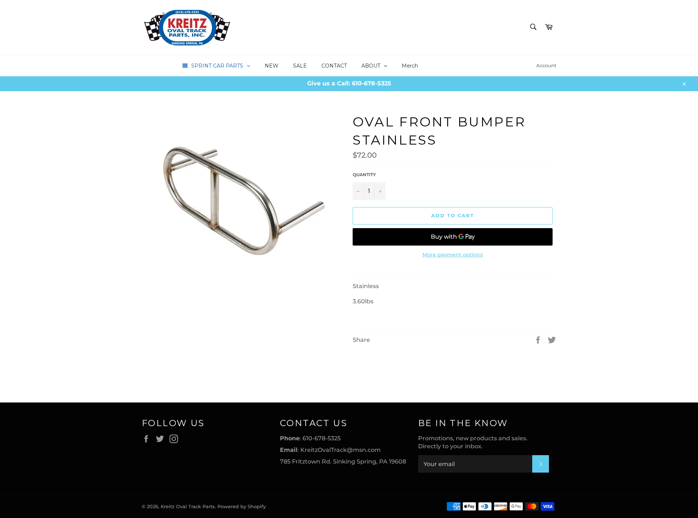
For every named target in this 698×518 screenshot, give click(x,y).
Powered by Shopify (241, 506)
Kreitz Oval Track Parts (188, 506)
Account (546, 65)
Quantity (364, 174)
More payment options (452, 254)
